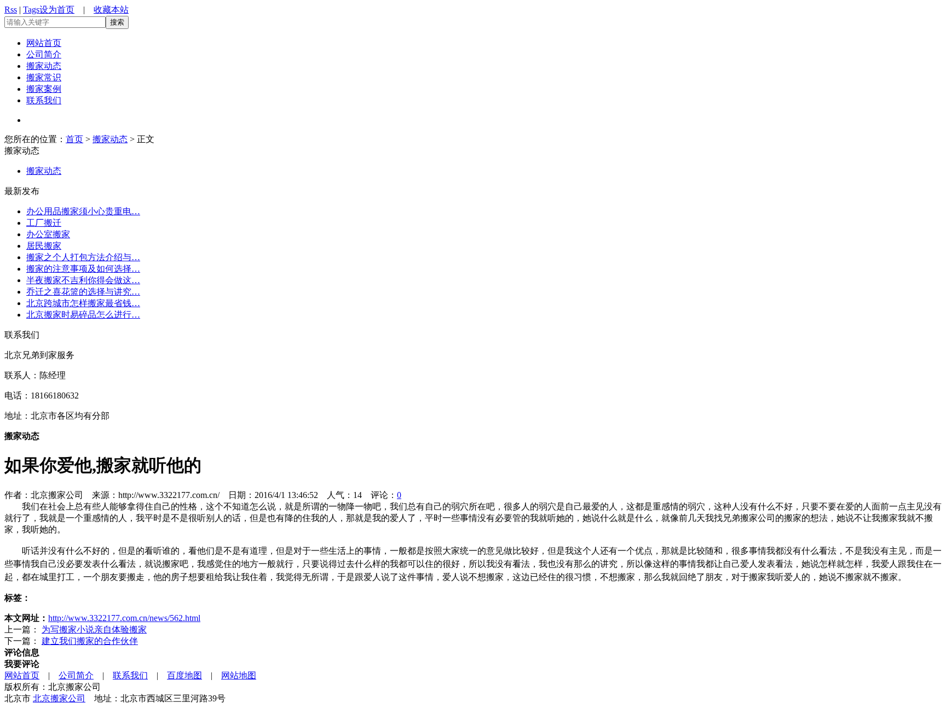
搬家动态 (43, 66)
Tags (31, 9)
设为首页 (56, 9)
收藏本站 (111, 9)
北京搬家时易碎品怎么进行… (83, 314)
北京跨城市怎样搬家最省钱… (83, 303)
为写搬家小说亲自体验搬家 (94, 629)
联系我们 (43, 100)
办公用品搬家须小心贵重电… (83, 211)
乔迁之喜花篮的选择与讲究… (83, 291)
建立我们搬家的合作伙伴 (90, 641)
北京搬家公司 (59, 698)
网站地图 (238, 675)
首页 (74, 139)
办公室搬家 (48, 234)
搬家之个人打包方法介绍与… (83, 257)
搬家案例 (43, 88)
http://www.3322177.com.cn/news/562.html (124, 618)
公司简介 (43, 54)
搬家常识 (43, 77)
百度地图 (184, 675)
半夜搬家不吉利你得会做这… (83, 280)
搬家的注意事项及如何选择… (83, 268)
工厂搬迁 (43, 222)
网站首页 (43, 43)
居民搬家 (43, 245)
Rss (10, 9)
